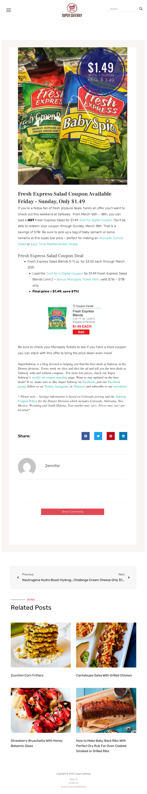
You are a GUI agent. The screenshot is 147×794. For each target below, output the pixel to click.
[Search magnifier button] (140, 8)
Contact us (73, 783)
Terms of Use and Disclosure (73, 787)
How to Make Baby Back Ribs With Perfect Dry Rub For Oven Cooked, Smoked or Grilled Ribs (101, 746)
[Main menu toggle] (9, 10)
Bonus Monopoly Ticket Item (78, 279)
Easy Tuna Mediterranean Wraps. (55, 244)
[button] (86, 436)
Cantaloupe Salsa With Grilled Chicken (104, 675)
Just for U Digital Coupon (64, 273)
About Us (74, 779)
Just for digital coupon (95, 220)
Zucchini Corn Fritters (27, 675)
